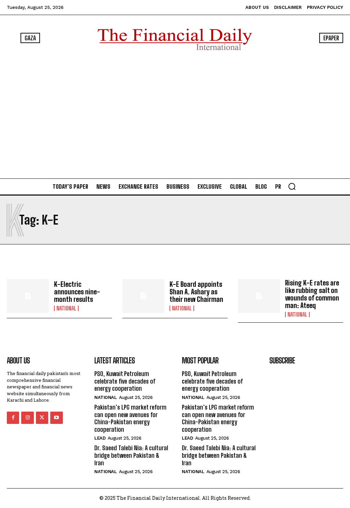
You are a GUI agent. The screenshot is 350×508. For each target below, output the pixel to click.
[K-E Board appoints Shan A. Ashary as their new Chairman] (143, 296)
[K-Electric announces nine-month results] (28, 296)
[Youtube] (56, 418)
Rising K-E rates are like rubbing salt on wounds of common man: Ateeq (312, 294)
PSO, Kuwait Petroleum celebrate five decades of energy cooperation (124, 381)
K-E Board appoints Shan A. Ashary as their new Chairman (196, 291)
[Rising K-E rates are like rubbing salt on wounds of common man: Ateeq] (259, 296)
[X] (42, 418)
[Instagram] (27, 418)
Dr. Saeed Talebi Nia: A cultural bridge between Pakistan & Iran (131, 455)
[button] (292, 186)
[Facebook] (13, 418)
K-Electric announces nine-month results (77, 291)
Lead (99, 438)
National (66, 308)
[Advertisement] (175, 114)
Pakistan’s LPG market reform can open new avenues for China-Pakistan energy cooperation (130, 418)
